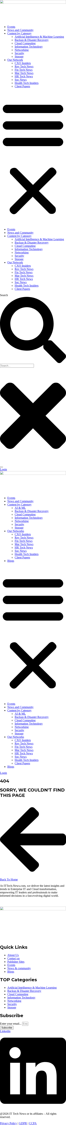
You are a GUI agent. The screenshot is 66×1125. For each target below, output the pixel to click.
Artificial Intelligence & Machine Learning (39, 36)
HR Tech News (24, 76)
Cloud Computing (25, 43)
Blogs (10, 560)
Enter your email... (11, 1023)
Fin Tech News (23, 69)
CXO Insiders (23, 63)
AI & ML (20, 507)
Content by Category (19, 33)
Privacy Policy (8, 1123)
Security (19, 53)
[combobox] (17, 366)
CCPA (33, 1123)
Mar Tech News (24, 73)
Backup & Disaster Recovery (32, 40)
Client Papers (22, 86)
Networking (22, 49)
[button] (33, 158)
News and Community (20, 30)
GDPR (23, 1123)
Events (11, 26)
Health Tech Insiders (26, 83)
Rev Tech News (24, 66)
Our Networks (15, 531)
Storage (19, 56)
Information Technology (29, 46)
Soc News (21, 79)
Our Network (15, 59)
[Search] (1, 467)
